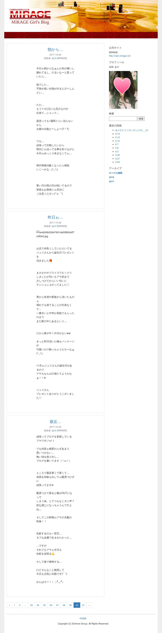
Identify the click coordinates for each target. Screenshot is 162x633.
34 (38, 605)
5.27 (117, 158)
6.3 (116, 151)
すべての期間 (115, 172)
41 (83, 605)
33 (31, 605)
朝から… (55, 49)
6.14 (117, 133)
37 (57, 605)
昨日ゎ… (55, 217)
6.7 (116, 144)
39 (70, 605)
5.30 (117, 154)
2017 (111, 181)
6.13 (117, 137)
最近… (55, 421)
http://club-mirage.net (119, 55)
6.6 (116, 147)
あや (54, 58)
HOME (83, 618)
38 (64, 605)
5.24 (117, 161)
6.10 (117, 140)
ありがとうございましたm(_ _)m (131, 130)
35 (44, 605)
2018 (111, 177)
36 (51, 605)
